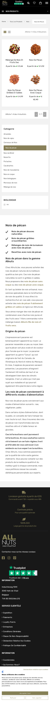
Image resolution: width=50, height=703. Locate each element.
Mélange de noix (10, 187)
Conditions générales (12, 631)
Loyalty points (9, 622)
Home (4, 21)
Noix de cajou (9, 138)
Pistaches (8, 162)
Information (8, 653)
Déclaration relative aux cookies (17, 641)
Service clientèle (11, 606)
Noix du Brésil (9, 153)
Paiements (7, 617)
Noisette (7, 157)
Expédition (7, 613)
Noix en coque (9, 174)
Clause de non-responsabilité (16, 636)
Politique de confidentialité (14, 645)
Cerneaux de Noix (10, 143)
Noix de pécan (39, 22)
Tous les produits (16, 21)
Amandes (7, 134)
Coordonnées (8, 660)
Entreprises (8, 627)
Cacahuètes (8, 166)
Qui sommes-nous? (11, 665)
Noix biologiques (10, 179)
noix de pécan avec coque (30, 285)
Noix (27, 21)
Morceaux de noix (10, 183)
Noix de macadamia (11, 170)
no (8, 204)
